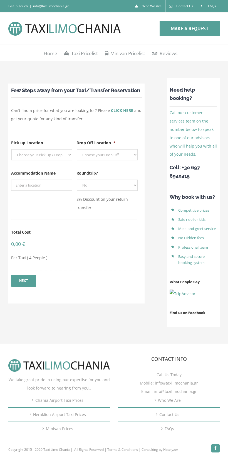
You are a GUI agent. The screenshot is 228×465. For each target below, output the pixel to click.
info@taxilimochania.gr (51, 6)
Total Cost (21, 232)
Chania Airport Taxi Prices (59, 400)
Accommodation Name (33, 173)
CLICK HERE (122, 110)
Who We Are (169, 400)
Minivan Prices (59, 428)
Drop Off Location (95, 142)
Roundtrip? (87, 173)
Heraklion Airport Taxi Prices (59, 414)
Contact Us (169, 414)
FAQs (169, 428)
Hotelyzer (170, 449)
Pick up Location (27, 142)
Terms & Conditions (122, 449)
